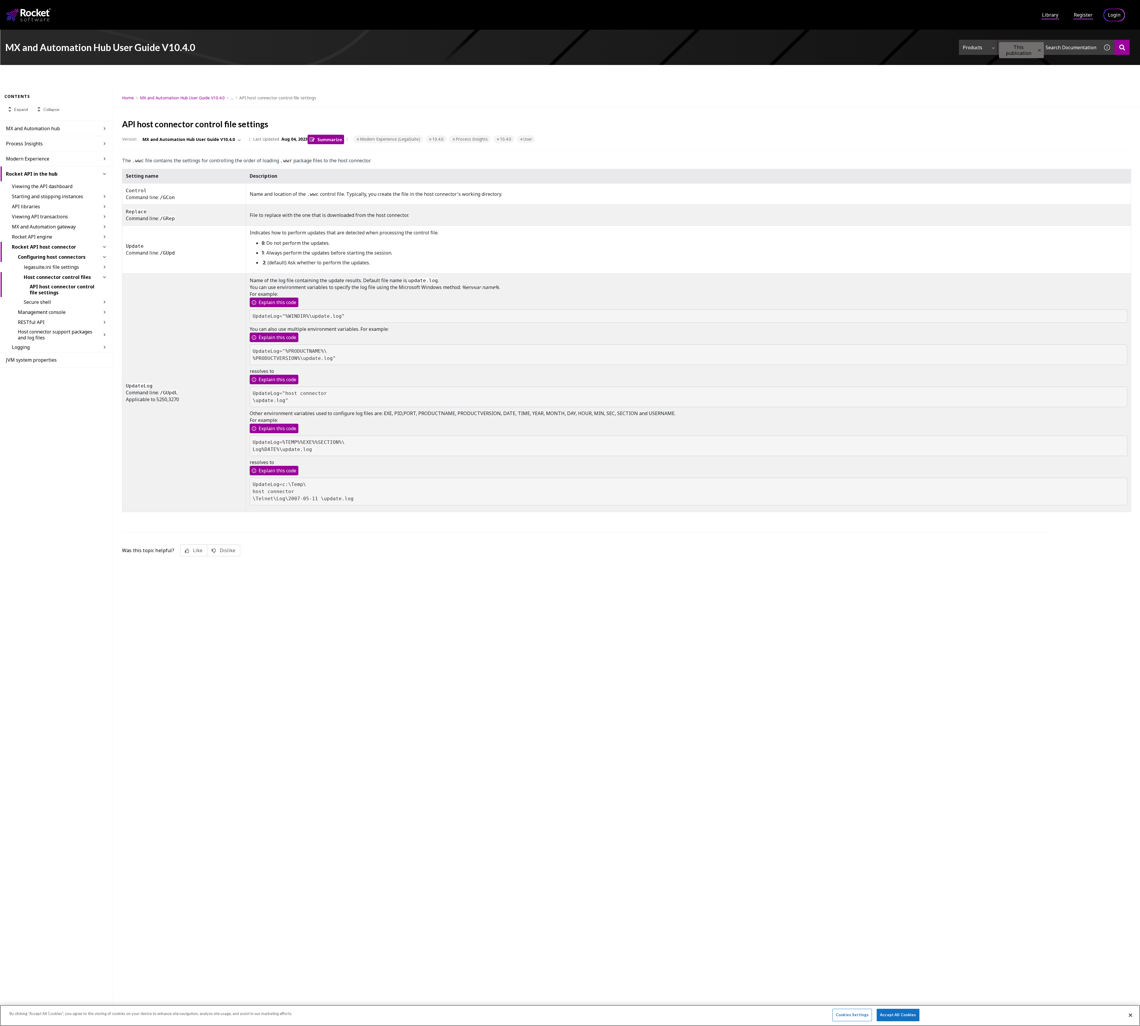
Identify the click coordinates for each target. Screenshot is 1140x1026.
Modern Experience (27, 158)
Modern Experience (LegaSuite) (390, 139)
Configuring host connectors (52, 257)
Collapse (51, 109)
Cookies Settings (852, 1014)
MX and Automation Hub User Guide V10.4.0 (182, 97)
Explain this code (277, 302)
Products (972, 47)
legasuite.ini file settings (51, 267)
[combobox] (1049, 47)
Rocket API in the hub (32, 174)
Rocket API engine (32, 237)
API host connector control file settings (62, 290)
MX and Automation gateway (44, 226)
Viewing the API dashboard (42, 186)
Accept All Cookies (898, 1014)
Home (128, 97)
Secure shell (37, 302)
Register (1083, 15)
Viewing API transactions (40, 216)
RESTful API (31, 322)
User (527, 139)
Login (1114, 15)
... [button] (232, 97)
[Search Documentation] (1122, 47)
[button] (1039, 50)
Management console (42, 312)
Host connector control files (57, 277)
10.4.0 (438, 139)
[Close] (1130, 1015)
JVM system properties (31, 360)
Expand (21, 109)
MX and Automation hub (33, 128)
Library (1050, 15)
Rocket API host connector (44, 247)
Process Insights (24, 143)
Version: (129, 139)
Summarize (329, 139)
